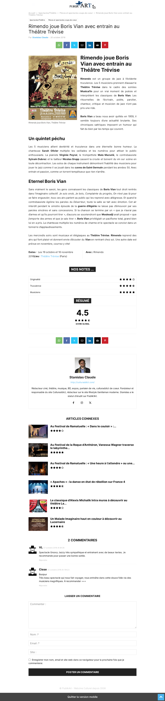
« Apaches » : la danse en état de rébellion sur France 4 (87, 481)
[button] (33, 5)
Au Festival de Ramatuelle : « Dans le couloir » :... (83, 426)
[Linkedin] (90, 45)
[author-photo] (82, 372)
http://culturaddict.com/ (83, 382)
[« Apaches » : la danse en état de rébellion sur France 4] (38, 487)
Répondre (43, 560)
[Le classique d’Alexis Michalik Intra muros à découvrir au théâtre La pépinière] (38, 506)
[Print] (97, 45)
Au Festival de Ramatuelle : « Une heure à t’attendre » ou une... (92, 463)
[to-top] (161, 695)
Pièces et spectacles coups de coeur (76, 13)
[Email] (82, 45)
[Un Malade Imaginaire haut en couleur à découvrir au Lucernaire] (38, 524)
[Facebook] (66, 45)
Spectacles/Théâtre (47, 13)
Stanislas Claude (40, 37)
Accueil (32, 13)
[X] (74, 45)
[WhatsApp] (59, 45)
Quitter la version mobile (82, 696)
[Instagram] (82, 403)
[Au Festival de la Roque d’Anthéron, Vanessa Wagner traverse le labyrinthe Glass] (38, 450)
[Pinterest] (105, 45)
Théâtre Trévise (50, 256)
